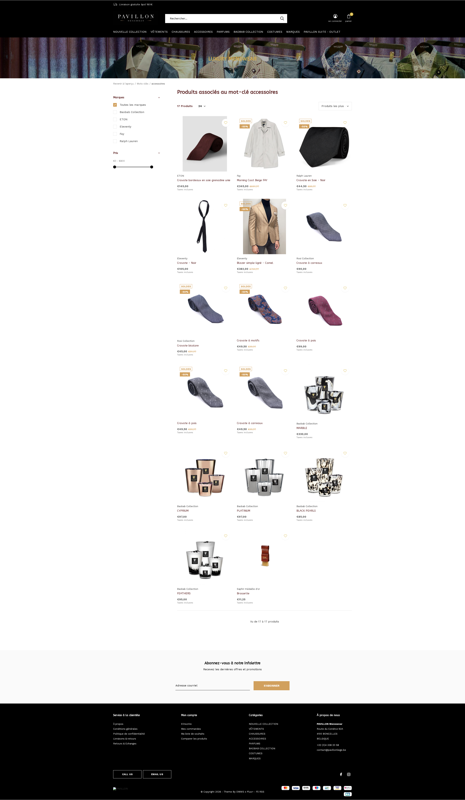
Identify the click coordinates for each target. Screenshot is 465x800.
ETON (124, 119)
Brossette (243, 593)
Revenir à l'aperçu (123, 83)
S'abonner (272, 685)
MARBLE (301, 428)
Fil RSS (260, 791)
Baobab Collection (132, 112)
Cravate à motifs (248, 340)
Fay (122, 134)
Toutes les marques (133, 104)
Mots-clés (142, 83)
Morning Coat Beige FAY (252, 180)
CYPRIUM (183, 510)
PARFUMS (223, 31)
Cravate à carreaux (309, 263)
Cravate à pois (306, 340)
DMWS (240, 791)
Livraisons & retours (124, 738)
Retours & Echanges (124, 743)
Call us (127, 774)
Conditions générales (125, 729)
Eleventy (125, 126)
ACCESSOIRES (203, 31)
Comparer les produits (194, 738)
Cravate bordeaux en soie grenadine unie (203, 180)
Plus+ (250, 791)
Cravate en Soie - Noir (311, 180)
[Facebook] (341, 774)
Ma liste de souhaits (192, 733)
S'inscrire (186, 724)
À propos (118, 724)
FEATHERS (184, 593)
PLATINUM (243, 510)
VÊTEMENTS (159, 31)
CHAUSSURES (181, 31)
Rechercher (282, 18)
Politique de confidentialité (129, 733)
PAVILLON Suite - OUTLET (322, 31)
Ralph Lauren (129, 141)
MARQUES (293, 31)
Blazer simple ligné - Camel (255, 263)
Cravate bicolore (188, 345)
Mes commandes (191, 729)
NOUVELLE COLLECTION (130, 31)
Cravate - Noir (186, 263)
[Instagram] (348, 774)
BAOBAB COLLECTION (248, 31)
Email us (157, 774)
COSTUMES (274, 31)
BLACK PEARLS (306, 510)
